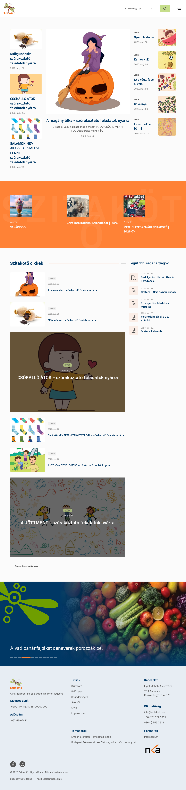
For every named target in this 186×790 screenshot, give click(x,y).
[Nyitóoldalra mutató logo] (36, 683)
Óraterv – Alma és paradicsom (158, 292)
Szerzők (76, 702)
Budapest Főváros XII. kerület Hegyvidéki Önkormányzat (103, 742)
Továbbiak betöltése (26, 566)
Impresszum (78, 713)
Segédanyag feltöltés (21, 778)
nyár (52, 278)
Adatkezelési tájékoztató (49, 778)
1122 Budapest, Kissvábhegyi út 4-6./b (157, 693)
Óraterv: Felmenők (151, 331)
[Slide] (11, 657)
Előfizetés (77, 691)
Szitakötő (76, 686)
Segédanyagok (79, 697)
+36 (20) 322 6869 (155, 717)
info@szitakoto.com (155, 712)
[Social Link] (13, 764)
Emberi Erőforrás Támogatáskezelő (91, 736)
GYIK (74, 707)
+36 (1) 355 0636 (154, 722)
